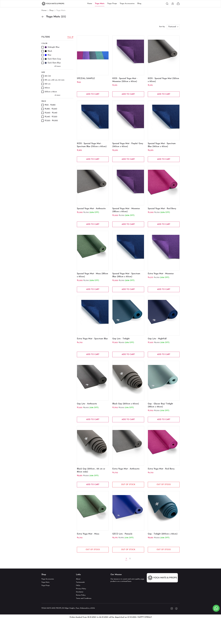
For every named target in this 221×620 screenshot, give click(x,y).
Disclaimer (79, 592)
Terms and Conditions (83, 598)
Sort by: (162, 27)
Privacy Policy (81, 589)
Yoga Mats (45, 582)
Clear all (70, 37)
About (78, 579)
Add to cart (92, 94)
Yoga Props (45, 585)
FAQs (78, 585)
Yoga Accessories (47, 579)
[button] (167, 3)
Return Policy (81, 595)
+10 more (57, 66)
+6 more (57, 95)
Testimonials (80, 582)
